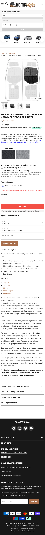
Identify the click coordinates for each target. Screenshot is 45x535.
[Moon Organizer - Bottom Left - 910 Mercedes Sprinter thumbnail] (4, 106)
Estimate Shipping (9, 243)
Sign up (34, 501)
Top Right (6, 285)
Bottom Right (8, 293)
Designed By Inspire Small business (22, 531)
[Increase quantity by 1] (20, 199)
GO (22, 29)
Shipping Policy (22, 526)
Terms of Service (34, 526)
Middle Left (7, 288)
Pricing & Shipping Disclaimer (15, 523)
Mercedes (11, 54)
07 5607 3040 (6, 471)
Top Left (6, 283)
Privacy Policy (32, 523)
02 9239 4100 (6, 457)
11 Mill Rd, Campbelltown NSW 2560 (14, 453)
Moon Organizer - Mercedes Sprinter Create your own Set (21, 141)
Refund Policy (10, 526)
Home (3, 54)
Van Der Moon (8, 121)
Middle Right (8, 291)
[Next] (42, 40)
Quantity (4, 194)
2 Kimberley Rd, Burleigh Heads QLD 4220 (15, 467)
